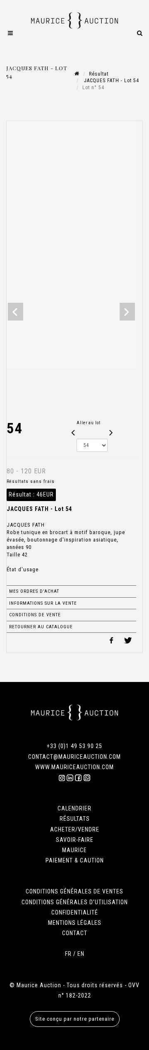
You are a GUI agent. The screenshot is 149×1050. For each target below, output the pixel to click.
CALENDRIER (74, 808)
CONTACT (74, 933)
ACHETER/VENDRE (74, 829)
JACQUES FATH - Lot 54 (110, 80)
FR (68, 953)
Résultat (98, 74)
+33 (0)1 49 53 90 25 (74, 746)
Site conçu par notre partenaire (74, 1019)
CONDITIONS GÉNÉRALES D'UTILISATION (75, 902)
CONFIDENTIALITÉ (74, 912)
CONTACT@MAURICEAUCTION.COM (74, 756)
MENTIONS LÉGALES (74, 922)
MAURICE (74, 850)
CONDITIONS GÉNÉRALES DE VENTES (74, 891)
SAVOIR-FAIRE (75, 839)
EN (80, 953)
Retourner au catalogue (41, 627)
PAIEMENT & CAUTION (75, 860)
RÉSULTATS (75, 818)
